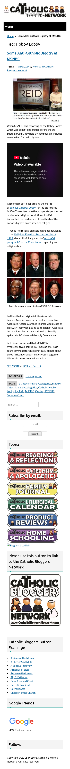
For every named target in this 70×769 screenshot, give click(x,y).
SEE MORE (13, 366)
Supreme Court (15, 395)
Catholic (43, 387)
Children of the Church (23, 692)
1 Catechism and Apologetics (35, 383)
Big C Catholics (19, 677)
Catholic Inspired (20, 684)
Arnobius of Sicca (20, 669)
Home (10, 36)
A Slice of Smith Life (21, 661)
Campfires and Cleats (22, 681)
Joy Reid (19, 391)
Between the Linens (22, 673)
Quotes (39, 391)
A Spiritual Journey (21, 665)
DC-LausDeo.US (32, 366)
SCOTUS (49, 391)
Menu (8, 26)
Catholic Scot (18, 688)
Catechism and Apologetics (22, 387)
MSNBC (29, 391)
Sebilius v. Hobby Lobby (23, 207)
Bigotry (56, 383)
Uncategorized (34, 376)
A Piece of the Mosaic (22, 658)
